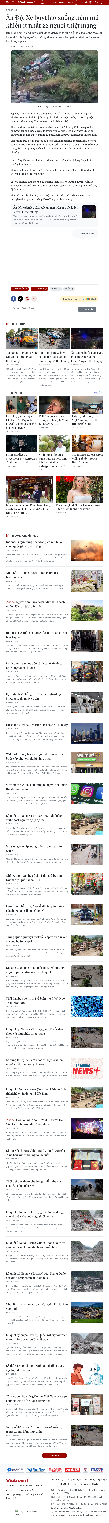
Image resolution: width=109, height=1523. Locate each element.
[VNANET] (79, 1470)
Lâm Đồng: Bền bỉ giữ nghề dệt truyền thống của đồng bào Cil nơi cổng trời (35, 908)
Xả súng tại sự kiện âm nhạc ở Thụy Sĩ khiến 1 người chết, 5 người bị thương (35, 1062)
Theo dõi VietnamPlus (72, 298)
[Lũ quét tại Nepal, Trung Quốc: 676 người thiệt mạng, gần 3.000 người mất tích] (87, 1343)
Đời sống (11, 10)
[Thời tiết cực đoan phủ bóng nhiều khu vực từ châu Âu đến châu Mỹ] (87, 1189)
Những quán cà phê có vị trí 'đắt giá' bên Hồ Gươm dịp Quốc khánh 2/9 (34, 877)
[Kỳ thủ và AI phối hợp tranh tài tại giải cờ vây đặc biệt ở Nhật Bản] (87, 1374)
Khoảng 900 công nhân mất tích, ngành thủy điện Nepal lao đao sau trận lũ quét (35, 970)
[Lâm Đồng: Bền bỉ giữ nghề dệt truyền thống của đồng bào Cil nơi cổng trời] (87, 914)
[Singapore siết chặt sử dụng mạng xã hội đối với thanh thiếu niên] (87, 793)
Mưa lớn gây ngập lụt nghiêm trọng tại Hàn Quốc (34, 848)
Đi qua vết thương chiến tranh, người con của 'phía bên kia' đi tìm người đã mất (35, 1153)
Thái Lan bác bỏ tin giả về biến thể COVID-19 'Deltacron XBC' (35, 1000)
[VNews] (67, 1470)
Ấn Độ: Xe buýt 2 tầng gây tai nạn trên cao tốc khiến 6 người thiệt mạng (45, 209)
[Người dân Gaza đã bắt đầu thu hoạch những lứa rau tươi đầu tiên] (87, 610)
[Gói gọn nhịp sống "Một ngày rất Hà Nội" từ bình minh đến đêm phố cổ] (87, 1128)
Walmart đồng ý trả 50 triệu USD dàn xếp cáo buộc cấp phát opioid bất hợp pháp (35, 756)
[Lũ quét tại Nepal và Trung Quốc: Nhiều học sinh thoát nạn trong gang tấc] (87, 824)
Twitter (20, 299)
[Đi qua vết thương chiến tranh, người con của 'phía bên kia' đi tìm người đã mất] (87, 1159)
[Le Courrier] (37, 1470)
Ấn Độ (70, 288)
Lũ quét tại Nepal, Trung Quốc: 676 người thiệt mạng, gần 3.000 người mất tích (36, 1337)
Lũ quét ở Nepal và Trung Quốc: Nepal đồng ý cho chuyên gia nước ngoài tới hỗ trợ (35, 1214)
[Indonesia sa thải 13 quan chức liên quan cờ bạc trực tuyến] (87, 641)
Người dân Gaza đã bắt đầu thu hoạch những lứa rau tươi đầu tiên (35, 604)
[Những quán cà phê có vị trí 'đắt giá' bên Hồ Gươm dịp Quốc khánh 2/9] (87, 884)
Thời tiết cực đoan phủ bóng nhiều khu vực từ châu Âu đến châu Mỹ (35, 1183)
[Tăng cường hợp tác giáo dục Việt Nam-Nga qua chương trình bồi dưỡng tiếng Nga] (87, 1404)
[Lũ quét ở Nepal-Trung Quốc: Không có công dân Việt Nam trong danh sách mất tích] (87, 1251)
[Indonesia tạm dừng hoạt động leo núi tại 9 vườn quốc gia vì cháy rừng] (87, 550)
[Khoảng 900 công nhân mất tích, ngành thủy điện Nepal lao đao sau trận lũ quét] (87, 976)
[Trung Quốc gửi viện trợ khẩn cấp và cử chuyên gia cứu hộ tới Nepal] (87, 945)
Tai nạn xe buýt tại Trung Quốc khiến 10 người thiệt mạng (21, 357)
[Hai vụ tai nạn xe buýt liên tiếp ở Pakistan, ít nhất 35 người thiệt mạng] (54, 338)
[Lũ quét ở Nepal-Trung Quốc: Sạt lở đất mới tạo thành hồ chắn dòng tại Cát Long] (87, 1097)
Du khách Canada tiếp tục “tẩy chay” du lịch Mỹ (37, 725)
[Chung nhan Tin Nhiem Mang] (27, 1513)
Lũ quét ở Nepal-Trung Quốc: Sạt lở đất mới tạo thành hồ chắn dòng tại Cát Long (37, 1091)
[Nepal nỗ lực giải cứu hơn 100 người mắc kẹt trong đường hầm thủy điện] (87, 1435)
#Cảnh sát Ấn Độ (19, 288)
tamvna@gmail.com (60, 1500)
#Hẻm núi (56, 288)
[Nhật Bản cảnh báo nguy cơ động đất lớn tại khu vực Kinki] (87, 1312)
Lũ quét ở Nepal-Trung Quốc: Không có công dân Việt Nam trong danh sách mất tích (35, 1245)
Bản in (27, 299)
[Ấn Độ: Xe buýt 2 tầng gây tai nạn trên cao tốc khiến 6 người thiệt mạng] (89, 211)
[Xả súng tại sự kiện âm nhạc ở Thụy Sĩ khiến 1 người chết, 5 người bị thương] (87, 1068)
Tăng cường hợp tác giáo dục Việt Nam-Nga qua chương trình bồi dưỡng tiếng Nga (37, 1398)
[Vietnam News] (18, 1470)
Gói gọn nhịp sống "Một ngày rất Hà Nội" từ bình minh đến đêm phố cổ (34, 1122)
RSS (85, 1479)
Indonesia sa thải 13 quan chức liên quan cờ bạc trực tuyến (37, 635)
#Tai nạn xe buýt (39, 288)
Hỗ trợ (92, 1479)
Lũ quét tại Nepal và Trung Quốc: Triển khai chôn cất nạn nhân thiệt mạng (34, 1031)
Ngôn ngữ (102, 1479)
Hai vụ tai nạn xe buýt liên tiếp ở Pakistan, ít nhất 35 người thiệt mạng (54, 357)
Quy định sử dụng (73, 1479)
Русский (84, 2)
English (53, 2)
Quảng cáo (85, 1484)
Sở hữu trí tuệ (57, 1479)
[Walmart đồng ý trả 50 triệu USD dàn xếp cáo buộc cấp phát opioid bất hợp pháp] (87, 762)
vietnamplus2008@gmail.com (70, 1507)
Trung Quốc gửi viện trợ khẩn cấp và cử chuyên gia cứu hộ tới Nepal (36, 939)
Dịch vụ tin (72, 1484)
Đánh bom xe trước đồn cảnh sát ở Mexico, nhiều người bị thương (34, 665)
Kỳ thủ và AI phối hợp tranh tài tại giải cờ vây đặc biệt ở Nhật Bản (35, 1368)
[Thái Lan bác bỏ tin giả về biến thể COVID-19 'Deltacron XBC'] (87, 1006)
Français (61, 2)
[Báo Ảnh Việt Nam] (55, 1470)
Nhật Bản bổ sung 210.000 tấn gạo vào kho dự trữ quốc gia (35, 575)
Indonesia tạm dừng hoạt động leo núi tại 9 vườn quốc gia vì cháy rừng (34, 544)
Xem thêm (54, 1455)
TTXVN (63, 1484)
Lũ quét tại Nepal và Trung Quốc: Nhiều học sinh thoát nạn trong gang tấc (34, 817)
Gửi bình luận (87, 309)
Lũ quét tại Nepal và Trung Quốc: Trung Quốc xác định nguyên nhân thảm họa (36, 1275)
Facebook (13, 299)
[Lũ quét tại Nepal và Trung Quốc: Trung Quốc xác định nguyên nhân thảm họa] (87, 1281)
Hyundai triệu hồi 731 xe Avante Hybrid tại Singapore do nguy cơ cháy (33, 696)
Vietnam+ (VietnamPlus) (27, 2)
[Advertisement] (54, 258)
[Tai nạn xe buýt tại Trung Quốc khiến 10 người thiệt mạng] (22, 338)
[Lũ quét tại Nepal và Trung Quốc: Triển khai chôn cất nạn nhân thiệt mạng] (87, 1037)
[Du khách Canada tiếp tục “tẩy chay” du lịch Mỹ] (87, 733)
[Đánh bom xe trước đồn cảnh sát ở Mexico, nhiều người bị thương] (87, 671)
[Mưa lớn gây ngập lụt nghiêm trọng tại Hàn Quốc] (87, 854)
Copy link (34, 299)
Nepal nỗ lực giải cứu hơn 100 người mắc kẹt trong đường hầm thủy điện (34, 1429)
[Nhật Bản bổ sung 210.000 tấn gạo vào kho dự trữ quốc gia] (87, 581)
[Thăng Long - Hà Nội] (90, 2)
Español (70, 2)
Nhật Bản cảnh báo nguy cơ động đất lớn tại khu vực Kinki (37, 1306)
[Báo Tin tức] (95, 1470)
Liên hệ (95, 1484)
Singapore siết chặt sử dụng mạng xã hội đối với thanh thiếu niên (37, 787)
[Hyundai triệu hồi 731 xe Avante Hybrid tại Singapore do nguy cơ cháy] (87, 702)
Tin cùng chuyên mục (24, 535)
